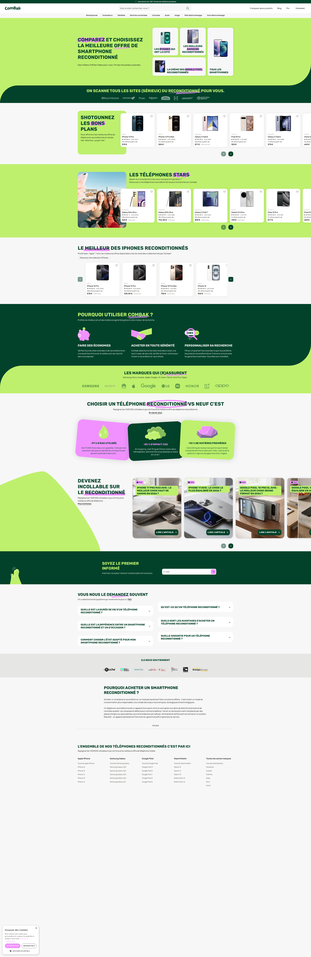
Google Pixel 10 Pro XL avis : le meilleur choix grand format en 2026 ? (258, 490)
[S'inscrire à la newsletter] (213, 571)
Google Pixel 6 (147, 778)
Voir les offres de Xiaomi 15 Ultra (247, 206)
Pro (287, 8)
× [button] (36, 928)
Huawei (209, 771)
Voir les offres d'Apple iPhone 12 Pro (138, 130)
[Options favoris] (152, 116)
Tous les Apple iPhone (86, 763)
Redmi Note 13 (179, 778)
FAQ (129, 599)
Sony (208, 782)
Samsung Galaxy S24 (118, 771)
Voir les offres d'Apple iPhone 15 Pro (139, 279)
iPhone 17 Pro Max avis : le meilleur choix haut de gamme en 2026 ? (154, 490)
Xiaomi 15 (177, 767)
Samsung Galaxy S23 (118, 774)
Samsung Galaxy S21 (118, 782)
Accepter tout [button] (12, 946)
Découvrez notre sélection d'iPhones (94, 258)
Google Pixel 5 (147, 782)
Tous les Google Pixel (150, 763)
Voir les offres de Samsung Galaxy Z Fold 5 (283, 130)
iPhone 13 (81, 778)
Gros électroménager (216, 15)
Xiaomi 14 (177, 771)
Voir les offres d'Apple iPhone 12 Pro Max (174, 130)
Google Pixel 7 (147, 774)
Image (177, 15)
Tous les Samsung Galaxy (119, 763)
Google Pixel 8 (147, 771)
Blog (279, 8)
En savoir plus (155, 412)
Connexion (300, 8)
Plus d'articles (84, 503)
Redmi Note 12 (179, 782)
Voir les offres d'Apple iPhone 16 (213, 279)
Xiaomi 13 (177, 774)
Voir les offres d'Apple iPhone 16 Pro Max (176, 279)
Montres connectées (138, 15)
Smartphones (92, 15)
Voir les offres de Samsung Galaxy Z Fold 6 (210, 130)
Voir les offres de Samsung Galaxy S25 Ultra (174, 206)
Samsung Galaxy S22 (118, 778)
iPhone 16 (81, 767)
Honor (208, 785)
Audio (167, 15)
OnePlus (209, 774)
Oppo (208, 778)
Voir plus (155, 725)
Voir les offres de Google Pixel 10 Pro (283, 206)
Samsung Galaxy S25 (118, 767)
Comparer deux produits (261, 8)
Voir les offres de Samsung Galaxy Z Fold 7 (210, 206)
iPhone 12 (81, 782)
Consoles (156, 15)
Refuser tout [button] (29, 946)
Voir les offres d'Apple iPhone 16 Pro (103, 279)
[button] (20, 951)
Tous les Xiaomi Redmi (182, 763)
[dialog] (20, 940)
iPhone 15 (81, 771)
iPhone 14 (81, 774)
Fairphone (210, 767)
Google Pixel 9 (147, 767)
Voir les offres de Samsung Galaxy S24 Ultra (138, 206)
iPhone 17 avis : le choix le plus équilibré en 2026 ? (206, 489)
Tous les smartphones (214, 763)
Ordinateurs (107, 15)
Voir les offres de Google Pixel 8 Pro (247, 130)
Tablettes (121, 15)
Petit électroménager (193, 15)
